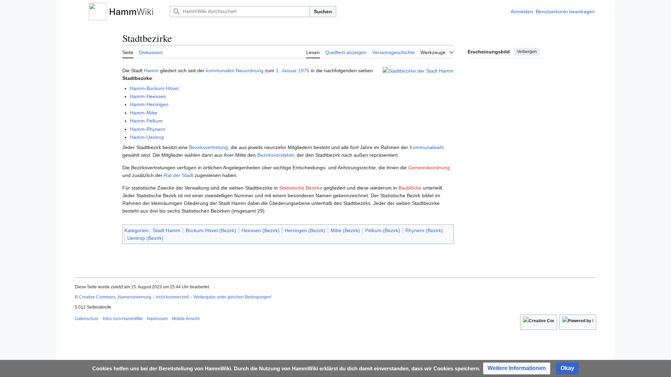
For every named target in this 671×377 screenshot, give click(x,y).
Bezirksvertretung (208, 147)
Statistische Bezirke (300, 188)
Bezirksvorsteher (275, 155)
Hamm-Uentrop (147, 137)
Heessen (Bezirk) (260, 230)
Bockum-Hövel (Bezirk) (211, 230)
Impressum (157, 318)
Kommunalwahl (426, 147)
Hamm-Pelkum (146, 121)
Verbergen (527, 51)
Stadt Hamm (166, 230)
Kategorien (136, 230)
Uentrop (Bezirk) (145, 238)
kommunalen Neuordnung (235, 70)
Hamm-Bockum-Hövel (154, 88)
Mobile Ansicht (186, 318)
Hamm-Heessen (148, 96)
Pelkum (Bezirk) (382, 230)
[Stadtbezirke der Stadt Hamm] (418, 70)
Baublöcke (409, 188)
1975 (303, 70)
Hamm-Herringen (149, 104)
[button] (78, 11)
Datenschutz (87, 318)
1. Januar (286, 70)
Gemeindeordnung (429, 167)
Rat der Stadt (178, 175)
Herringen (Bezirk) (305, 230)
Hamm (151, 70)
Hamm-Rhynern (147, 129)
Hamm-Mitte (143, 113)
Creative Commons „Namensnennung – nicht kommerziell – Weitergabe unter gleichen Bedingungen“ (175, 297)
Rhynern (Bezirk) (424, 230)
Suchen (323, 11)
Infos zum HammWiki (123, 318)
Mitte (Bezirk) (345, 230)
